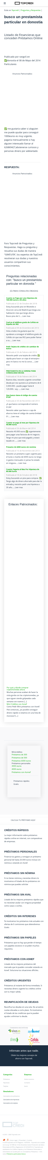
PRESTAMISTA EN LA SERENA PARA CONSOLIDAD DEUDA (21, 372)
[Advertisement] (24, 99)
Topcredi (15, 10)
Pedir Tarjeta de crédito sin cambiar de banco (22, 347)
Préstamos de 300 (19, 754)
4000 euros (16, 769)
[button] (24, 820)
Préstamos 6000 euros (21, 760)
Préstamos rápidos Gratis (21, 782)
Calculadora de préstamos (11, 1096)
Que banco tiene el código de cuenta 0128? (21, 396)
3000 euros (16, 766)
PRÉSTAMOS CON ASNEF (19, 959)
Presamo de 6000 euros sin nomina (21, 447)
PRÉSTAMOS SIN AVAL (17, 894)
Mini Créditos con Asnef (17, 704)
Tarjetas (5, 1086)
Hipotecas (6, 1083)
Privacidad (22, 1140)
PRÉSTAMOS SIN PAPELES (20, 937)
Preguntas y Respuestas (31, 10)
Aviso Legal (13, 1140)
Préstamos (6, 1079)
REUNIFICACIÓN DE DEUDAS (21, 1002)
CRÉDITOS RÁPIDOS (16, 830)
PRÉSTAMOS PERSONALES (20, 851)
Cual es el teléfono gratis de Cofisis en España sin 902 (22, 323)
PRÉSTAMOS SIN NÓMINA (19, 873)
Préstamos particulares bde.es (16, 1154)
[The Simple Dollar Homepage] (24, 3)
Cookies (29, 1140)
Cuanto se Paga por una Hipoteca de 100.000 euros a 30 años (21, 299)
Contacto (27, 1083)
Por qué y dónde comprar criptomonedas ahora (17, 688)
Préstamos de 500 (19, 757)
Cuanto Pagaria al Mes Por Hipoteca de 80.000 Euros (22, 470)
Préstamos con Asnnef (21, 772)
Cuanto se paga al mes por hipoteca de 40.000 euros (22, 423)
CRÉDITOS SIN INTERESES (20, 916)
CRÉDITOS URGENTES (17, 980)
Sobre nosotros (29, 1079)
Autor (26, 1086)
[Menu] (4, 3)
